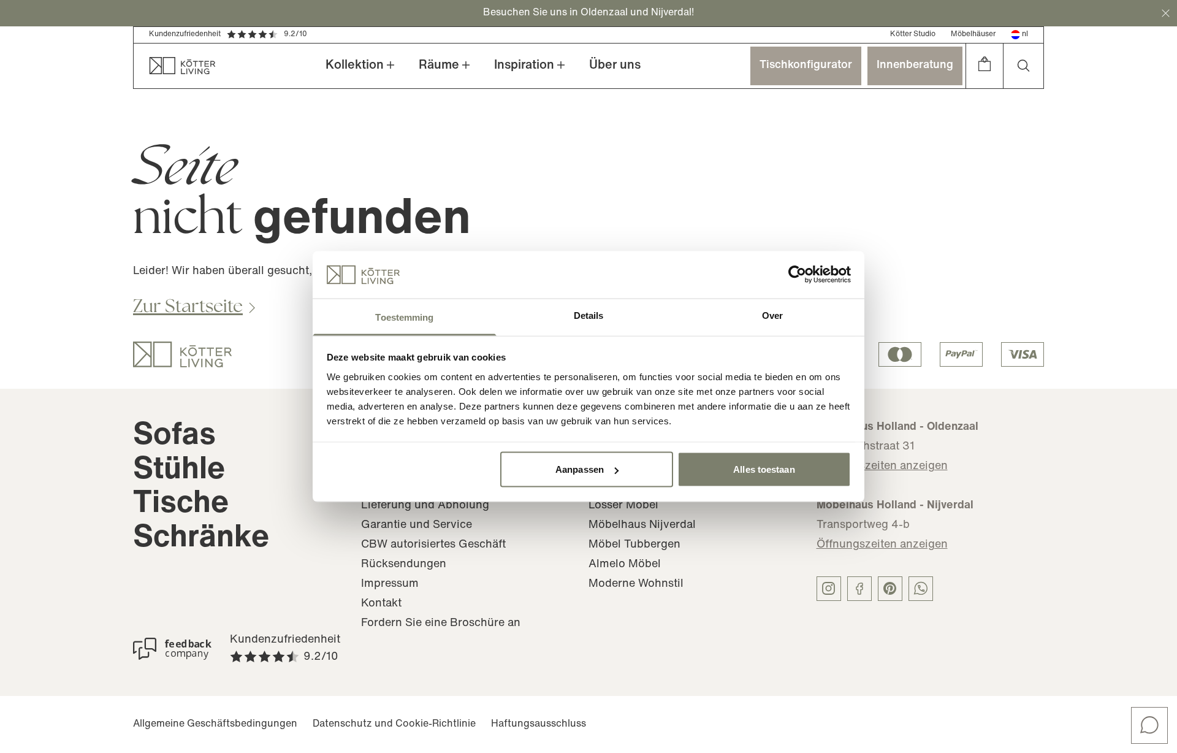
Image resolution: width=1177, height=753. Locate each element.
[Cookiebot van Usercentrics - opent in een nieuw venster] (797, 275)
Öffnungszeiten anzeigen (882, 466)
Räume (439, 65)
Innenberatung (915, 65)
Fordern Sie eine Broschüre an (440, 623)
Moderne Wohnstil (636, 584)
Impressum (390, 584)
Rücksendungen (403, 564)
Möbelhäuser (973, 34)
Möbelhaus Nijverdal (642, 525)
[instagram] (829, 588)
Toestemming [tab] (404, 317)
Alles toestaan (763, 469)
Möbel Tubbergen (634, 545)
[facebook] (859, 588)
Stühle (179, 470)
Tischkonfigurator (806, 65)
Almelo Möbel (624, 564)
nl (1025, 34)
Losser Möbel (623, 505)
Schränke (201, 538)
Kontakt (381, 604)
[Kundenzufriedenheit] (172, 649)
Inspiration (524, 65)
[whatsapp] (920, 588)
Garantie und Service (416, 525)
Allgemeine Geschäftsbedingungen (215, 724)
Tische (181, 504)
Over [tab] (772, 315)
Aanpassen (579, 469)
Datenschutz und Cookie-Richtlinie (394, 724)
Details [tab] (589, 315)
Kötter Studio (912, 34)
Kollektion (355, 65)
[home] (175, 66)
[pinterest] (890, 588)
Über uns (615, 65)
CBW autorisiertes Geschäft (433, 545)
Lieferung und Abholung (425, 505)
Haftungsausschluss (538, 724)
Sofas (174, 436)
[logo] (182, 354)
